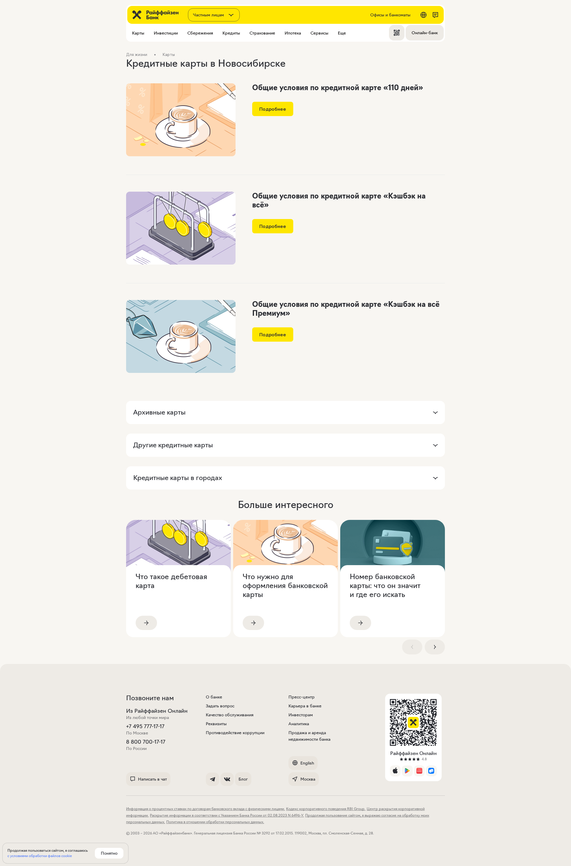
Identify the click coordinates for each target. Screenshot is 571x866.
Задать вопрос (220, 706)
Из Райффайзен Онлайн (157, 711)
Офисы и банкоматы (390, 15)
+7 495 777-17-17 (145, 726)
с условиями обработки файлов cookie (39, 856)
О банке (214, 697)
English (307, 763)
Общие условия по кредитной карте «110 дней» (337, 87)
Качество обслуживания (229, 715)
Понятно (109, 853)
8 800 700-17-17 (145, 742)
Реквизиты (216, 723)
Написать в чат (152, 779)
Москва (307, 779)
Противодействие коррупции (235, 732)
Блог (243, 779)
